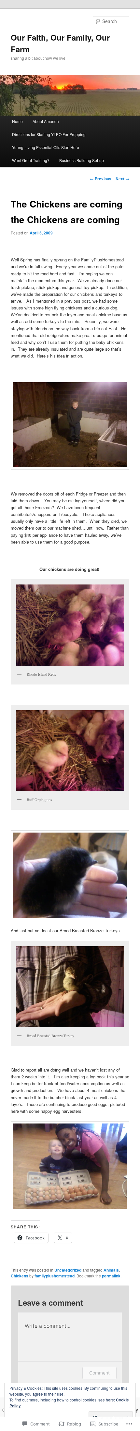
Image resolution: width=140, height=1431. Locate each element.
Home (17, 121)
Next (122, 179)
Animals (111, 1270)
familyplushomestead (55, 1276)
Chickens (19, 1276)
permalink (111, 1276)
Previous (100, 179)
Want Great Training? (30, 160)
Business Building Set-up (81, 160)
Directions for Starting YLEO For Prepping (49, 134)
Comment (99, 1372)
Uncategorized (67, 1270)
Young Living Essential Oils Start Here (45, 147)
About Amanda (46, 121)
